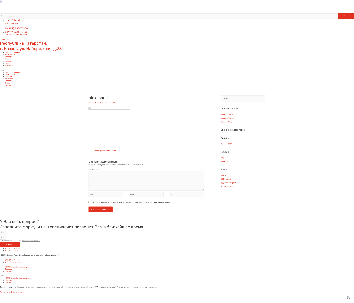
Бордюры (8, 57)
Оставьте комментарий (97, 102)
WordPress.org (227, 186)
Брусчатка (9, 59)
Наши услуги (10, 55)
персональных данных (31, 241)
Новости (8, 61)
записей (226, 179)
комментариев (228, 183)
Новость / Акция (227, 114)
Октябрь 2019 (226, 144)
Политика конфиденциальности (13, 292)
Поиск (345, 16)
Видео (7, 63)
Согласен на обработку (21, 241)
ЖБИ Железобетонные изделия (18, 267)
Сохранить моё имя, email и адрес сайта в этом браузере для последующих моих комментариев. (131, 202)
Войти (223, 175)
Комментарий (93, 169)
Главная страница (12, 52)
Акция (223, 158)
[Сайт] (186, 195)
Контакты (9, 65)
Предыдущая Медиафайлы (104, 151)
